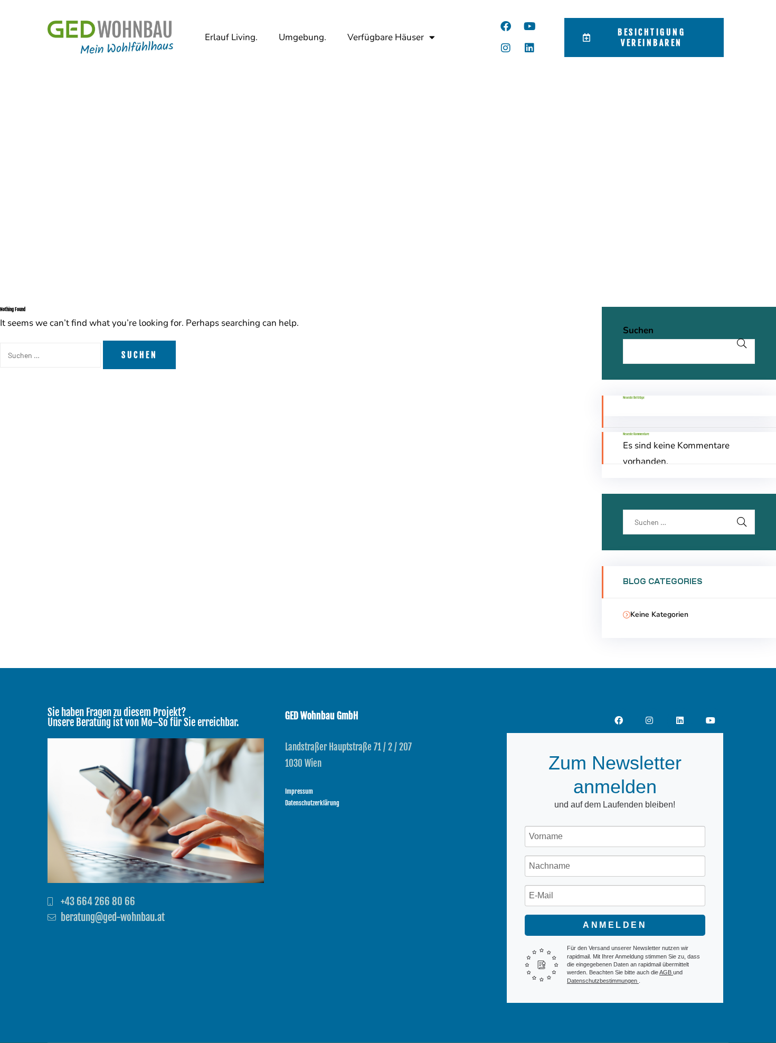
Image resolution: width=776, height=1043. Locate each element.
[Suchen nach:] (51, 355)
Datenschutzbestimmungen (603, 981)
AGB (666, 972)
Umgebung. (302, 37)
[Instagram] (505, 48)
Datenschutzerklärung (312, 803)
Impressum (299, 791)
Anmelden (615, 924)
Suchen (638, 330)
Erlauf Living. (231, 37)
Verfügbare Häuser (385, 37)
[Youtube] (529, 26)
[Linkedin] (529, 48)
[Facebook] (505, 26)
